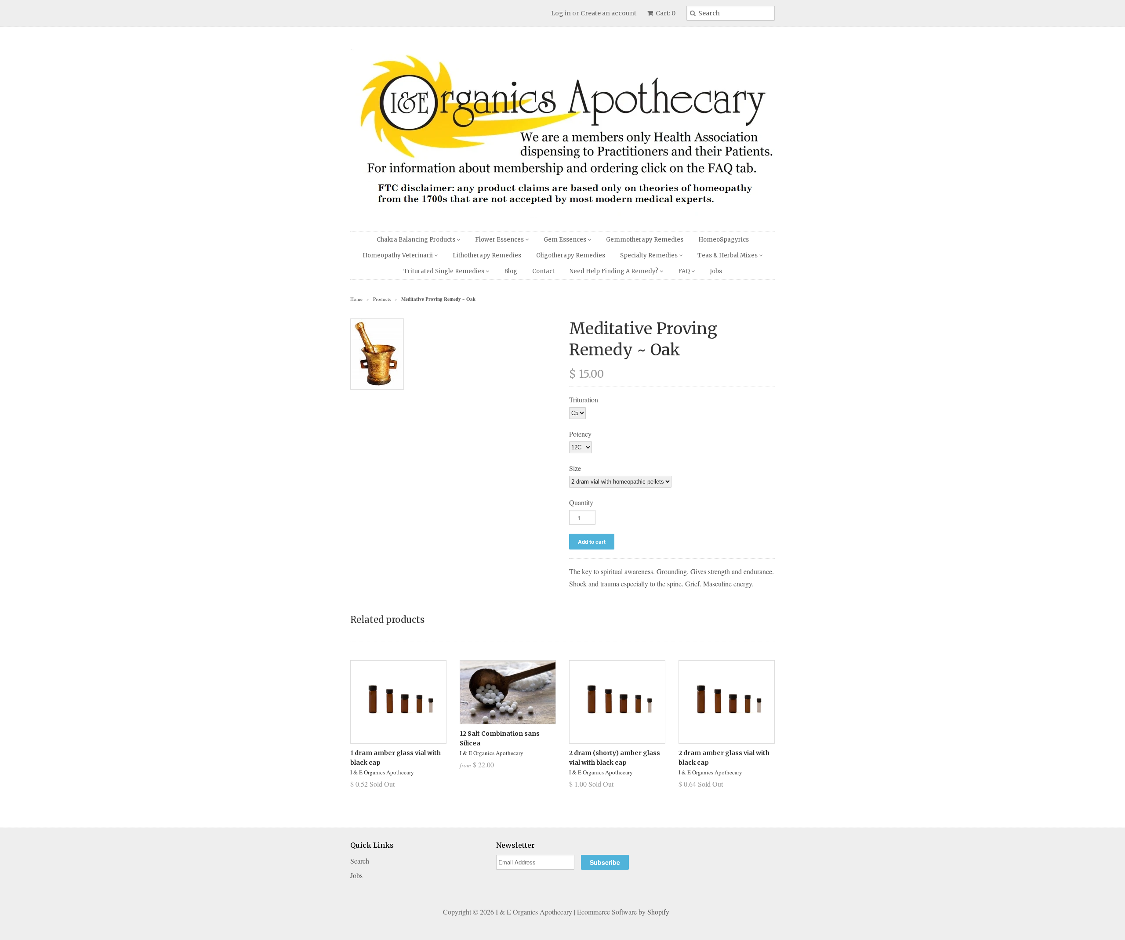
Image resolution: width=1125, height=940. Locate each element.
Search (359, 860)
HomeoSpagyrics (723, 239)
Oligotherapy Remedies (570, 255)
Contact (543, 271)
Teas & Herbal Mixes (728, 255)
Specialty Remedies (649, 255)
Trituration (583, 399)
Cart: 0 (664, 13)
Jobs (716, 271)
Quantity (581, 502)
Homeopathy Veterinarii (398, 255)
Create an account (608, 13)
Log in (561, 13)
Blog (510, 271)
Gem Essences (566, 239)
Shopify (658, 911)
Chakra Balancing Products (417, 239)
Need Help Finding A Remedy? (615, 271)
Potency (580, 433)
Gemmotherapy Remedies (644, 239)
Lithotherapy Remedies (487, 255)
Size (575, 468)
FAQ (684, 271)
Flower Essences (500, 239)
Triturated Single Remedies (444, 271)
